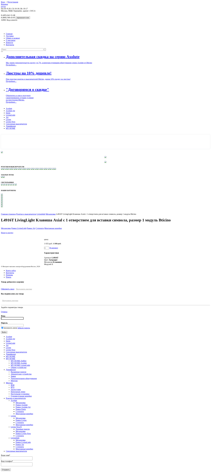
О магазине (10, 40)
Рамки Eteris (21, 409)
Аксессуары (16, 389)
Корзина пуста (4, 5)
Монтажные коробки (53, 228)
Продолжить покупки (24, 289)
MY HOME (10, 128)
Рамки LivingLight (18, 228)
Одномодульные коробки (21, 396)
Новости (9, 42)
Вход (3, 2)
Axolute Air (10, 111)
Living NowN (16, 427)
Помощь (9, 275)
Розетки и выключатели (26, 214)
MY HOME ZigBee (18, 361)
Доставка (10, 36)
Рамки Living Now (23, 433)
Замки (13, 376)
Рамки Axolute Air (23, 407)
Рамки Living (21, 420)
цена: (46, 239)
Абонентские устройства (21, 374)
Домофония (11, 126)
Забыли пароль (23, 328)
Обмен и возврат (13, 38)
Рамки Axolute (22, 405)
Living (8, 119)
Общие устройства (18, 367)
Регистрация (13, 2)
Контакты (10, 45)
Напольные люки (18, 392)
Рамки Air (31, 228)
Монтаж (14, 381)
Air (7, 117)
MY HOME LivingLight (20, 365)
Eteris (8, 113)
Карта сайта (11, 270)
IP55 (12, 387)
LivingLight (10, 115)
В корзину (54, 248)
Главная (9, 34)
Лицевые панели (23, 429)
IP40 (12, 385)
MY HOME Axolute (19, 363)
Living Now (10, 122)
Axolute (9, 108)
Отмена (4, 312)
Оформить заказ (7, 289)
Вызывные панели (18, 372)
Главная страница (8, 214)
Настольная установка (20, 394)
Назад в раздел (7, 233)
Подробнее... (11, 65)
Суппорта (40, 228)
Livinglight (41, 214)
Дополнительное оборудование (24, 378)
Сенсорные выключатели (16, 124)
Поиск (8, 277)
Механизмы (51, 214)
